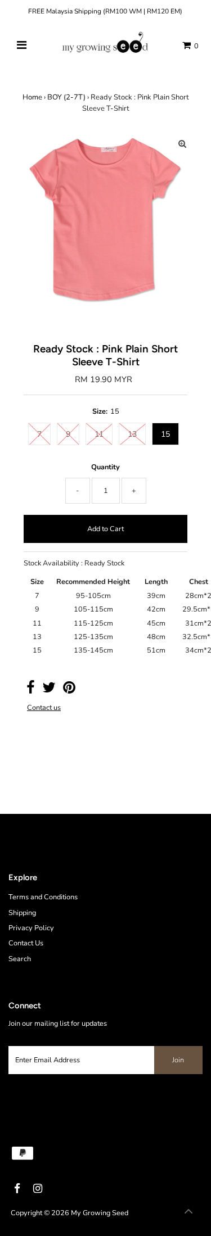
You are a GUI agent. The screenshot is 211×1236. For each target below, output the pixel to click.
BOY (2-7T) (66, 97)
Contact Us (25, 943)
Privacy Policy (31, 928)
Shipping (22, 913)
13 (132, 434)
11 (99, 434)
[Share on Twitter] (49, 690)
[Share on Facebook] (30, 690)
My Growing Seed (99, 1213)
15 (165, 434)
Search (19, 959)
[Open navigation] (21, 45)
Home (32, 97)
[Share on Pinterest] (69, 690)
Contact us (44, 708)
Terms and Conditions (43, 897)
